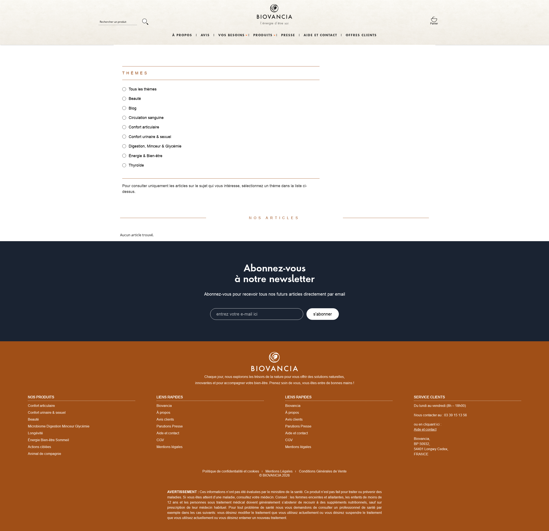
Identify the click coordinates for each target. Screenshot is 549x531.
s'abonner (322, 313)
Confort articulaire (41, 406)
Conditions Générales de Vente (323, 471)
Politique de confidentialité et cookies (230, 471)
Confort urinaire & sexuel (47, 412)
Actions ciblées (39, 447)
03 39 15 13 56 (455, 415)
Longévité (35, 433)
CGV (160, 440)
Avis (205, 35)
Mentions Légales (279, 471)
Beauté (33, 419)
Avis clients (165, 419)
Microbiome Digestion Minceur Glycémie (58, 426)
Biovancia (164, 406)
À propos (182, 35)
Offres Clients (361, 35)
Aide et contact (320, 35)
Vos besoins (231, 35)
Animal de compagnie (44, 454)
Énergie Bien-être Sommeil (48, 440)
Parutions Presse (170, 426)
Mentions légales (169, 447)
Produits (263, 35)
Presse (288, 35)
